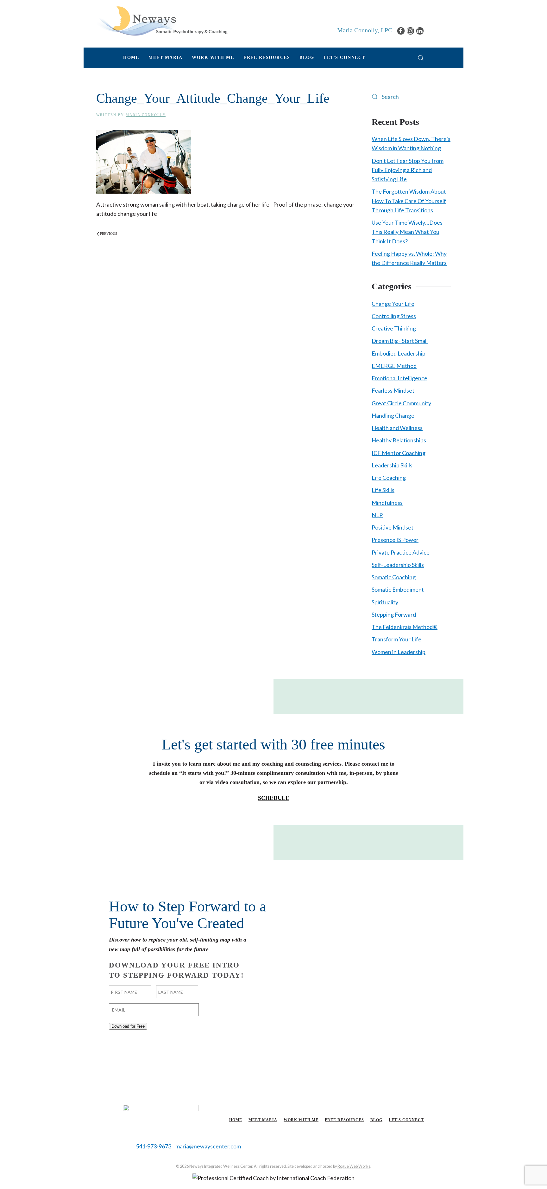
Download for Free (128, 1026)
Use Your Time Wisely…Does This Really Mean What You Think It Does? (407, 232)
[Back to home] (162, 20)
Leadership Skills (392, 465)
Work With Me (301, 1120)
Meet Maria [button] (165, 57)
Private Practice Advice (401, 552)
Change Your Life (393, 303)
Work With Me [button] (213, 57)
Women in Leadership (398, 651)
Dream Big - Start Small (400, 340)
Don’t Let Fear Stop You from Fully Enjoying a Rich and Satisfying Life (407, 170)
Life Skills (383, 489)
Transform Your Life (396, 639)
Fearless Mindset (393, 390)
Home (131, 57)
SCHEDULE (273, 798)
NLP (377, 514)
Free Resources (344, 1120)
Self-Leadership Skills (398, 564)
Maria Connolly (146, 115)
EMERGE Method (394, 365)
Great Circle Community (401, 403)
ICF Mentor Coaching (398, 452)
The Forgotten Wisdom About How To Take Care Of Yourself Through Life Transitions (409, 201)
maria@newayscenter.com (208, 1146)
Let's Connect (344, 57)
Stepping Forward (394, 614)
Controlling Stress (394, 315)
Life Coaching (389, 477)
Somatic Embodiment (398, 589)
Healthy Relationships (399, 440)
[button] (421, 58)
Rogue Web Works (353, 1166)
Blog (306, 57)
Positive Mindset (392, 527)
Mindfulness (387, 502)
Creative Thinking (394, 328)
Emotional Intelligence (399, 378)
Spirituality (385, 602)
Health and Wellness (397, 427)
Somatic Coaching (394, 577)
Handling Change (393, 415)
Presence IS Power (395, 539)
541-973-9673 (153, 1146)
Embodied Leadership (398, 353)
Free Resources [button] (266, 57)
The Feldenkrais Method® (404, 626)
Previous (108, 233)
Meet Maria (262, 1120)
